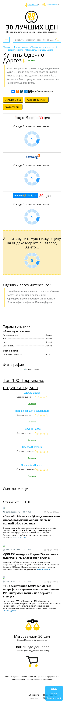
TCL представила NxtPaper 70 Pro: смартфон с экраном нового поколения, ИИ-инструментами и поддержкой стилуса (31, 591)
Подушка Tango (32, 429)
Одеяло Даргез (32, 392)
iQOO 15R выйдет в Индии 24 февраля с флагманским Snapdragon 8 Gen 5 (30, 555)
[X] (30, 91)
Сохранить (31, 60)
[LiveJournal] (21, 91)
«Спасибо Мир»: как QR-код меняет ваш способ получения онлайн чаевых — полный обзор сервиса (31, 520)
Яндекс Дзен (33, 698)
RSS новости (33, 695)
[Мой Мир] (26, 91)
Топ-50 (54, 688)
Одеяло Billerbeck (32, 447)
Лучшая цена (13, 99)
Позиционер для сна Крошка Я (32, 411)
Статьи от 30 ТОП (17, 502)
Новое (54, 693)
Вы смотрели (53, 698)
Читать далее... (20, 537)
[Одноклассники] (17, 91)
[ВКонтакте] (13, 91)
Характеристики (36, 99)
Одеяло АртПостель (32, 465)
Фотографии (12, 107)
